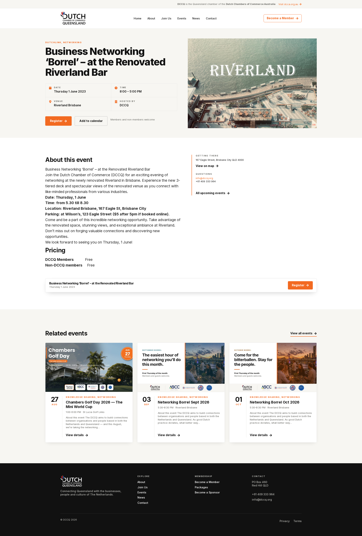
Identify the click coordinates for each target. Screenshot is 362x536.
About (151, 18)
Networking (72, 42)
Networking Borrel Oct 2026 (274, 402)
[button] (58, 121)
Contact (211, 18)
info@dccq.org (204, 178)
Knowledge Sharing (81, 397)
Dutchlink (53, 42)
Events (181, 18)
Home (137, 18)
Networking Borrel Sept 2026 (183, 402)
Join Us (166, 18)
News (196, 18)
